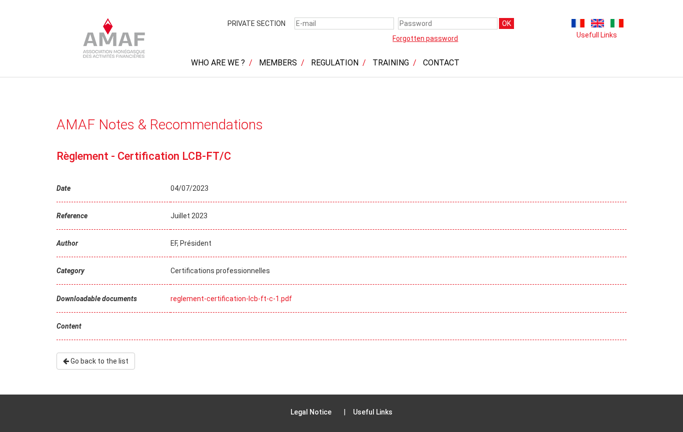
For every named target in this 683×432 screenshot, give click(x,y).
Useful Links (372, 412)
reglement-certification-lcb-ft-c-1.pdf (231, 299)
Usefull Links (596, 35)
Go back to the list (98, 361)
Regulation (334, 62)
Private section (257, 23)
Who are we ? (218, 62)
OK (506, 23)
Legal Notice (311, 412)
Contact (441, 62)
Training (390, 62)
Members (278, 62)
